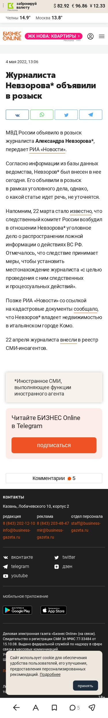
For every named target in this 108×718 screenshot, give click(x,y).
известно (81, 211)
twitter (68, 557)
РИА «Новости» (47, 149)
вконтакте (21, 557)
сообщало (85, 309)
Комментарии (54, 478)
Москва (43, 18)
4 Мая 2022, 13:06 (22, 61)
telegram (19, 566)
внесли (68, 340)
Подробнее (50, 674)
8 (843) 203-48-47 (53, 523)
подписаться (54, 445)
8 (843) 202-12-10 (19, 523)
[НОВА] (52, 36)
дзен (66, 566)
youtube (19, 575)
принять (85, 685)
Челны (12, 18)
